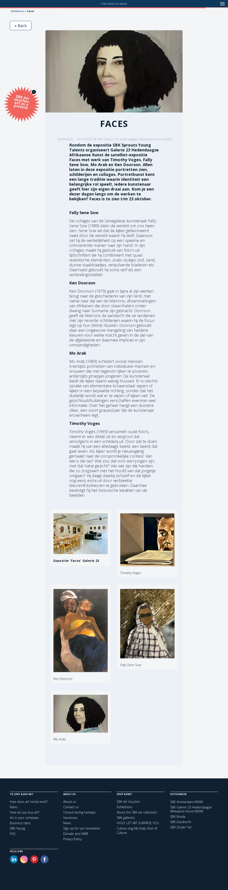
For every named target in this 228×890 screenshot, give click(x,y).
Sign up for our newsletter (81, 828)
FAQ (13, 834)
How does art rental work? (29, 802)
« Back (20, 25)
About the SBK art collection (137, 812)
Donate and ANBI (75, 834)
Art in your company (24, 818)
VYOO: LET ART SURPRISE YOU (138, 823)
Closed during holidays (79, 812)
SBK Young (17, 828)
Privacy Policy (72, 839)
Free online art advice (114, 4)
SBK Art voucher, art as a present (21, 102)
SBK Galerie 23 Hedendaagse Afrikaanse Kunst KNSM (191, 809)
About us (69, 802)
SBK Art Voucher (128, 802)
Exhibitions (17, 11)
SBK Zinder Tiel (180, 827)
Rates (14, 807)
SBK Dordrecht (180, 822)
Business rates (20, 823)
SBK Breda (177, 817)
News (67, 823)
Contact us (71, 807)
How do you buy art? (24, 812)
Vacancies (70, 818)
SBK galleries (126, 818)
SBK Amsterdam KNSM (186, 802)
